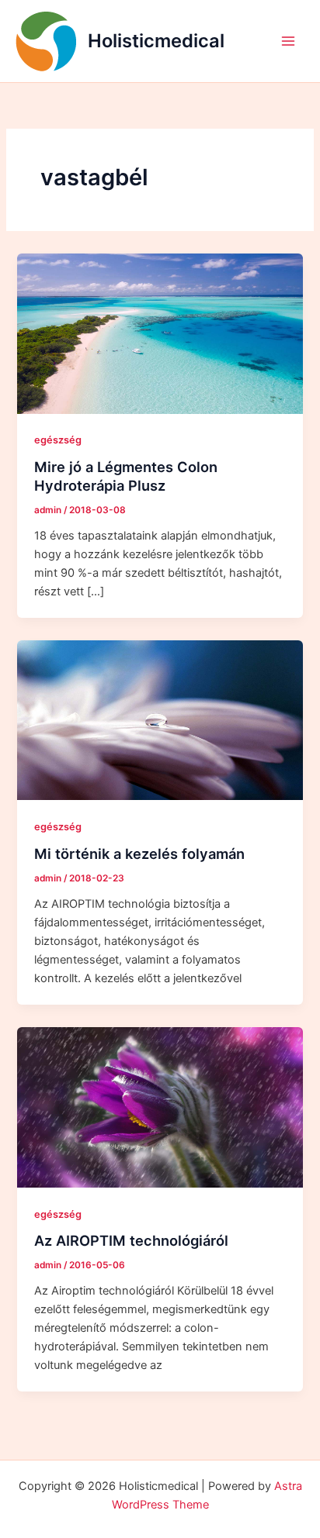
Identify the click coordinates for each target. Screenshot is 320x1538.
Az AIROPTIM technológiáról (131, 1240)
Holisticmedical (156, 40)
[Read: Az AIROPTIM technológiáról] (159, 1106)
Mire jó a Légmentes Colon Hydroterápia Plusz (125, 476)
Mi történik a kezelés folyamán (139, 853)
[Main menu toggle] (288, 41)
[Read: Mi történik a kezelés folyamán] (159, 719)
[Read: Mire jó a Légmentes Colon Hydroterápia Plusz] (159, 333)
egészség (58, 440)
